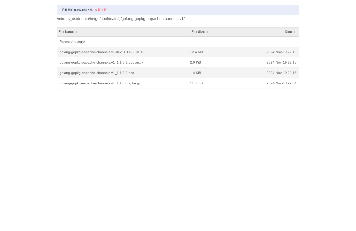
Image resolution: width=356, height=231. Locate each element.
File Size (198, 32)
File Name (66, 32)
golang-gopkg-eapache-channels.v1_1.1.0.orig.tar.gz (100, 83)
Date (288, 32)
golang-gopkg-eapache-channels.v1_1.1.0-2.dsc (97, 73)
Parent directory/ (72, 41)
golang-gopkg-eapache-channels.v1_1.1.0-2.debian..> (101, 62)
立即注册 (100, 10)
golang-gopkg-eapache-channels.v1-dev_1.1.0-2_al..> (101, 52)
